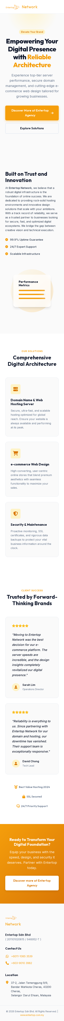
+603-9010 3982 (21, 963)
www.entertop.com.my (32, 1015)
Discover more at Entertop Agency (32, 883)
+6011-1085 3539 (21, 956)
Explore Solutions (32, 128)
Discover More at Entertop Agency (30, 113)
